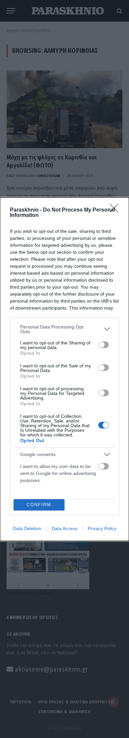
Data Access (64, 528)
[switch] (103, 344)
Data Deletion (27, 528)
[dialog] (64, 369)
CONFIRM (39, 504)
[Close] (116, 210)
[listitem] (64, 329)
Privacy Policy (102, 528)
